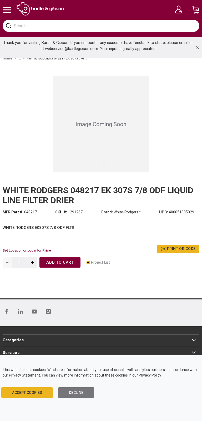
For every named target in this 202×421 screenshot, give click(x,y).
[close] (197, 47)
